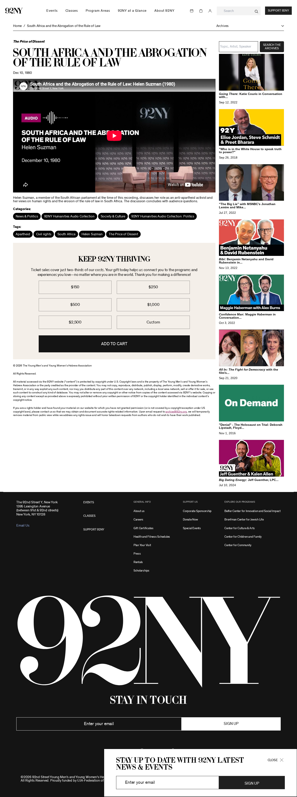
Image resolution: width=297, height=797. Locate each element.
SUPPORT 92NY (93, 529)
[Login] (210, 10)
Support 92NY (278, 10)
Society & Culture (113, 216)
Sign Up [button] (252, 783)
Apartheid (23, 234)
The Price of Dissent (123, 234)
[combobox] (239, 11)
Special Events (192, 528)
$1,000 (153, 305)
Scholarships (141, 570)
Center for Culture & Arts (239, 528)
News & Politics (27, 216)
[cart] (201, 10)
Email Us (22, 525)
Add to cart (114, 344)
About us (139, 511)
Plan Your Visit (142, 545)
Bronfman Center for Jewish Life (244, 519)
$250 (153, 287)
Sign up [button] (231, 724)
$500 (75, 305)
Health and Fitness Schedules (151, 536)
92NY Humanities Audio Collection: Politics (162, 216)
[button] (250, 26)
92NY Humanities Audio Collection (69, 216)
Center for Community (237, 545)
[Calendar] (191, 10)
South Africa (66, 234)
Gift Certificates (143, 528)
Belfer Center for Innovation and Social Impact (252, 511)
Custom (153, 322)
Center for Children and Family (243, 536)
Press (137, 553)
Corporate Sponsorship (197, 511)
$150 (75, 287)
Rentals (138, 562)
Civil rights (43, 234)
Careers (138, 519)
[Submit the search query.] (256, 11)
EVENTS (88, 502)
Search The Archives (271, 46)
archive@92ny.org (176, 411)
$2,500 (75, 322)
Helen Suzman (92, 234)
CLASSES (89, 515)
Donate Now (190, 519)
